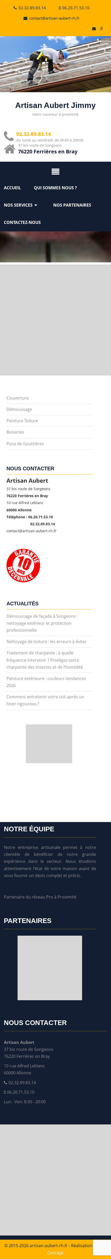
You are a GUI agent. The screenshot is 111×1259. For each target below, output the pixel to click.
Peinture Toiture (22, 421)
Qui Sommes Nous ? (55, 188)
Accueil (12, 188)
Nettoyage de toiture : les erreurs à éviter (46, 641)
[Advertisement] (55, 320)
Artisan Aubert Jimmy (55, 105)
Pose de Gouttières (25, 444)
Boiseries (15, 432)
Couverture (17, 398)
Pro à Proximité (61, 897)
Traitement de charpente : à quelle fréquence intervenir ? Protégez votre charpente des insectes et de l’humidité (44, 660)
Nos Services (18, 205)
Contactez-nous (22, 222)
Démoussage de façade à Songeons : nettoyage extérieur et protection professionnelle (42, 623)
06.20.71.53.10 (76, 7)
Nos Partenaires (72, 205)
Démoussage (19, 409)
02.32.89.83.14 (32, 7)
